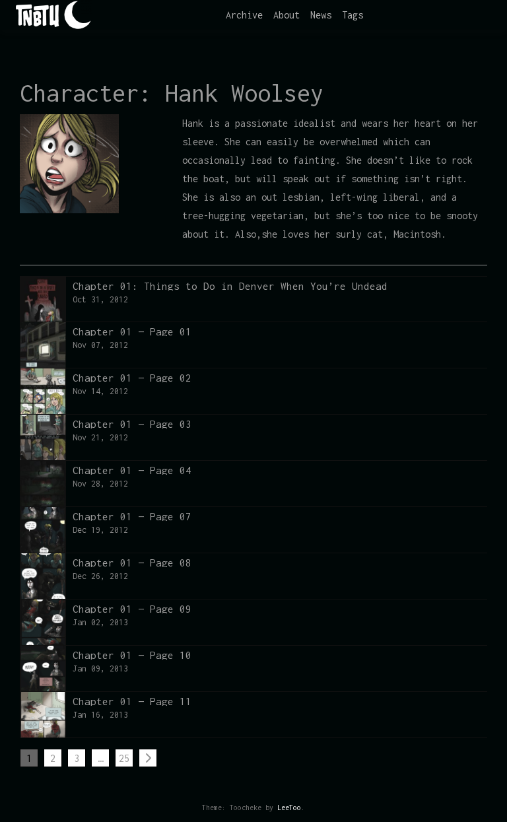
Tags (352, 14)
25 (124, 758)
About (286, 14)
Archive (244, 14)
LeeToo (289, 807)
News (320, 14)
